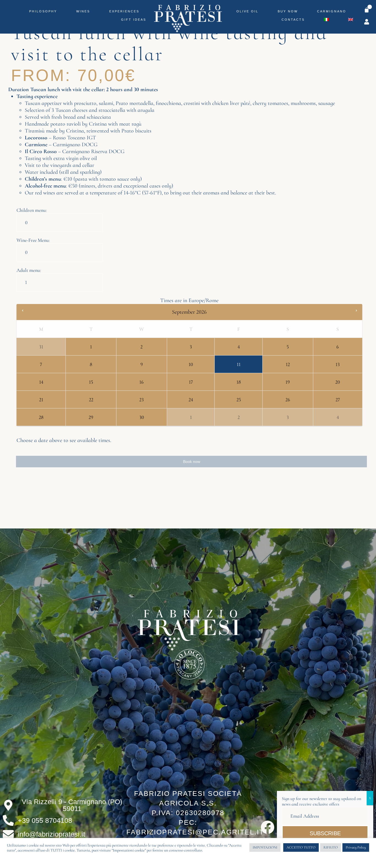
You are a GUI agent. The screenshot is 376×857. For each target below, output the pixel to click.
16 (141, 382)
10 (191, 364)
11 (239, 364)
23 (141, 400)
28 (41, 417)
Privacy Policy (356, 847)
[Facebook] (267, 827)
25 (238, 400)
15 (91, 382)
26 (287, 400)
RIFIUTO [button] (330, 847)
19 (287, 382)
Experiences (124, 11)
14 (41, 382)
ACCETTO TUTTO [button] (301, 847)
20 (337, 382)
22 (91, 400)
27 (338, 400)
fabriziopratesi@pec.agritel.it (195, 832)
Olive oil (247, 11)
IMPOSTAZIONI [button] (265, 847)
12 (288, 364)
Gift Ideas (133, 19)
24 (191, 400)
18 (238, 382)
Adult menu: (29, 270)
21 (41, 400)
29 (91, 417)
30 (141, 417)
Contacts (293, 19)
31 (41, 347)
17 (191, 382)
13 (338, 364)
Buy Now (288, 11)
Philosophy (43, 11)
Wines (83, 11)
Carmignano (331, 11)
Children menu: (32, 210)
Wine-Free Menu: (33, 240)
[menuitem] (326, 19)
